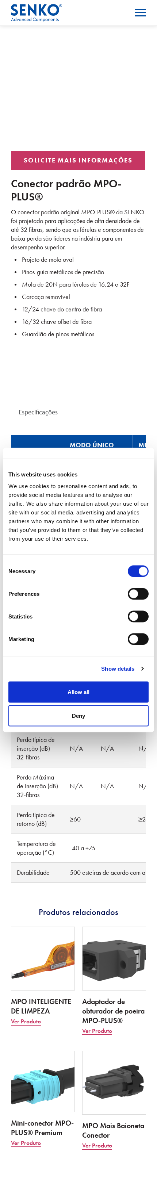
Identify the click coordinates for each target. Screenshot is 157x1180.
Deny (78, 716)
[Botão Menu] (140, 12)
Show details (117, 669)
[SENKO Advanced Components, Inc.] (36, 8)
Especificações (38, 412)
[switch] (138, 593)
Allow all (78, 692)
